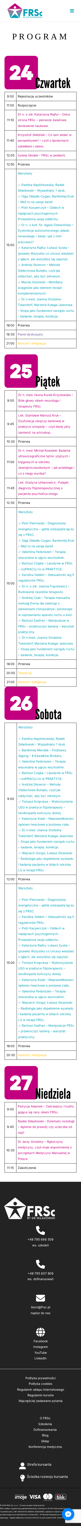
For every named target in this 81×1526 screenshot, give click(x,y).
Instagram (40, 1347)
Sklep (45, 1441)
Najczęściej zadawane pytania (41, 1401)
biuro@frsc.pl (40, 1307)
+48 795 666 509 (40, 1239)
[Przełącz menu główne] (72, 11)
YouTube (40, 1352)
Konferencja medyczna (45, 1447)
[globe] (40, 1332)
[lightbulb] (22, 1478)
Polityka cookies (40, 1384)
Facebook (41, 1341)
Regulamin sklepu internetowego (40, 1389)
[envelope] (40, 1298)
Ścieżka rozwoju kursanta (47, 1476)
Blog (45, 1435)
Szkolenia (45, 1424)
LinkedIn (40, 1358)
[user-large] (22, 1465)
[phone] (40, 1230)
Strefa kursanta (39, 1464)
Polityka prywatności (40, 1378)
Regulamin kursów (40, 1395)
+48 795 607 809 (41, 1273)
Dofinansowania (45, 1429)
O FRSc (45, 1418)
